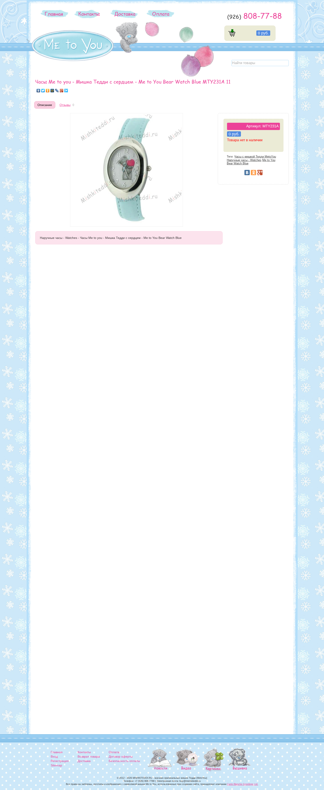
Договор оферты (121, 756)
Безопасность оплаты (124, 761)
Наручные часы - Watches (244, 160)
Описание (44, 105)
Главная (53, 13)
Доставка (124, 13)
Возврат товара (89, 756)
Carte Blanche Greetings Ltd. (242, 784)
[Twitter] (43, 90)
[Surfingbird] (66, 90)
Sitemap (56, 765)
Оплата (160, 13)
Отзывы (65, 105)
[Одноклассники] (47, 90)
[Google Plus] (61, 90)
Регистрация (60, 761)
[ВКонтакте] (38, 90)
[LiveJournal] (57, 90)
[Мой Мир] (52, 90)
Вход (54, 756)
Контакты (89, 13)
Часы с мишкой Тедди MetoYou (255, 156)
